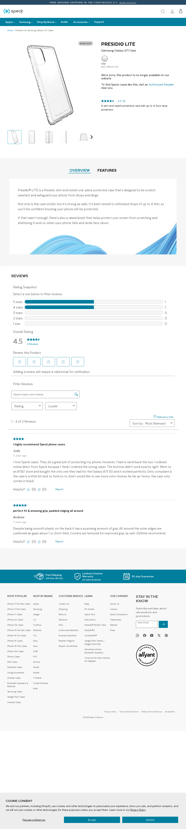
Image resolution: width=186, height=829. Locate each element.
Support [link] (99, 22)
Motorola (37, 630)
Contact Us (64, 604)
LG (34, 619)
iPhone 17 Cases (14, 614)
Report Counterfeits (68, 646)
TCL (35, 635)
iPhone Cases (13, 656)
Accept (92, 820)
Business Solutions (67, 635)
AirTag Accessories (15, 672)
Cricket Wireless (40, 683)
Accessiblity (170, 711)
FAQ (61, 625)
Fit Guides (89, 609)
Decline (150, 820)
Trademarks (115, 619)
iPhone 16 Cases (15, 640)
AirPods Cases (14, 678)
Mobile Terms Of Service (151, 711)
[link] (172, 11)
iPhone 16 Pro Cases (16, 635)
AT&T (35, 651)
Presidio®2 (89, 630)
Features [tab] (107, 170)
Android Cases (14, 702)
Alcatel (36, 672)
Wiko (35, 688)
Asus (35, 646)
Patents (113, 625)
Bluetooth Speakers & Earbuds (17, 684)
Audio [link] (64, 22)
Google (36, 614)
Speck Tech (89, 614)
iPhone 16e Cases (15, 651)
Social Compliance (119, 614)
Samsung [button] (24, 22)
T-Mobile (37, 678)
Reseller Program (67, 640)
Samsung (37, 609)
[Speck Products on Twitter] (159, 635)
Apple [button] (9, 22)
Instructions (89, 619)
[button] (181, 11)
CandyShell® (90, 635)
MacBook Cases (14, 667)
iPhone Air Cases (15, 619)
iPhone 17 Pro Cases (16, 609)
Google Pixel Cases (16, 697)
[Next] (90, 137)
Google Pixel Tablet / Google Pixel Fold (94, 642)
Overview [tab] (80, 170)
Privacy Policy (138, 810)
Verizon (36, 662)
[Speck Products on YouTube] (151, 635)
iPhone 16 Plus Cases (17, 646)
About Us (114, 604)
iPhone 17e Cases (15, 625)
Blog (86, 604)
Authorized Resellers (68, 630)
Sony (35, 640)
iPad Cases (12, 662)
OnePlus (37, 625)
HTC (35, 656)
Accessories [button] (80, 22)
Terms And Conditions (129, 711)
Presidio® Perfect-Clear (95, 625)
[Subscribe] (163, 624)
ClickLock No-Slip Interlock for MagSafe (97, 659)
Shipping (63, 609)
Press (112, 630)
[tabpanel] (93, 216)
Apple (36, 604)
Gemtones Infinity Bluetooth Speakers (93, 651)
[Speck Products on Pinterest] (166, 635)
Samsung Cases (14, 691)
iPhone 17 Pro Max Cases (18, 604)
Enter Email (143, 622)
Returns (62, 614)
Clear (104, 58)
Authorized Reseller (161, 84)
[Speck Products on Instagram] (137, 635)
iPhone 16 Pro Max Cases (19, 630)
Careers (113, 609)
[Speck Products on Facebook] (144, 635)
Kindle (36, 667)
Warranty (63, 619)
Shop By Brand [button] (45, 22)
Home (10, 30)
